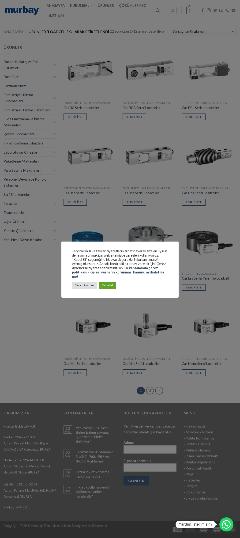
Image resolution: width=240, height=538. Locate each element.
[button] (226, 524)
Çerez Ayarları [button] (84, 285)
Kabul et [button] (107, 285)
